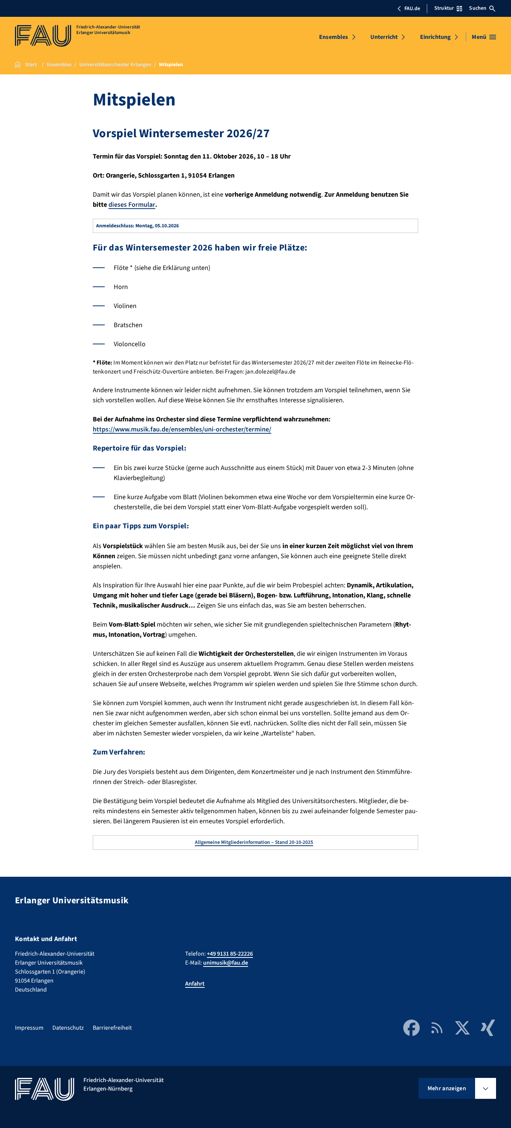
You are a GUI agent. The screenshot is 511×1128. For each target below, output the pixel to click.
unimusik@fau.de (225, 963)
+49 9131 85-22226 (230, 954)
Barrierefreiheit (112, 1028)
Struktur (444, 8)
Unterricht (384, 37)
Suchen (477, 8)
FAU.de (412, 8)
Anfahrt (195, 984)
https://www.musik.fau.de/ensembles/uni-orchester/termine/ (182, 429)
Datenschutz (68, 1028)
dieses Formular (131, 204)
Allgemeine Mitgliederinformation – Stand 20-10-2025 (254, 842)
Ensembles (333, 37)
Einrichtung (435, 37)
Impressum (29, 1028)
